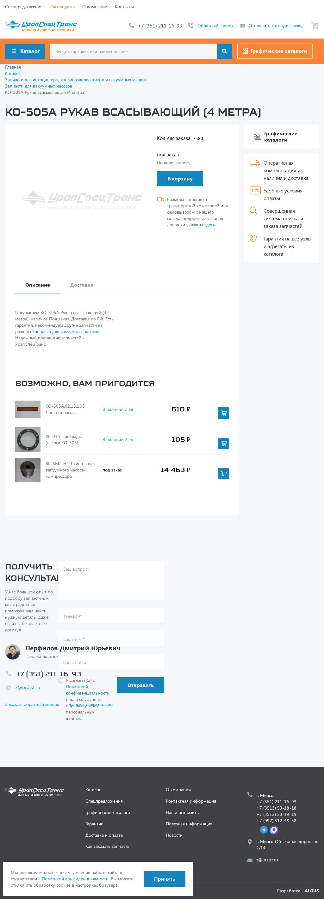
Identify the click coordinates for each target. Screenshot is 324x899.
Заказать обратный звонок (32, 704)
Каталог (30, 50)
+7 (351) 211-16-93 (160, 25)
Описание (37, 284)
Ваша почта (74, 662)
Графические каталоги (279, 50)
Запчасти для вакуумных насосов (65, 331)
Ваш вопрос (76, 569)
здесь (209, 225)
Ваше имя (73, 639)
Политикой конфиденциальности (87, 689)
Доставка (81, 284)
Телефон (72, 616)
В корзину (180, 178)
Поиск (224, 51)
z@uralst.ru (27, 687)
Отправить (141, 685)
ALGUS (312, 891)
